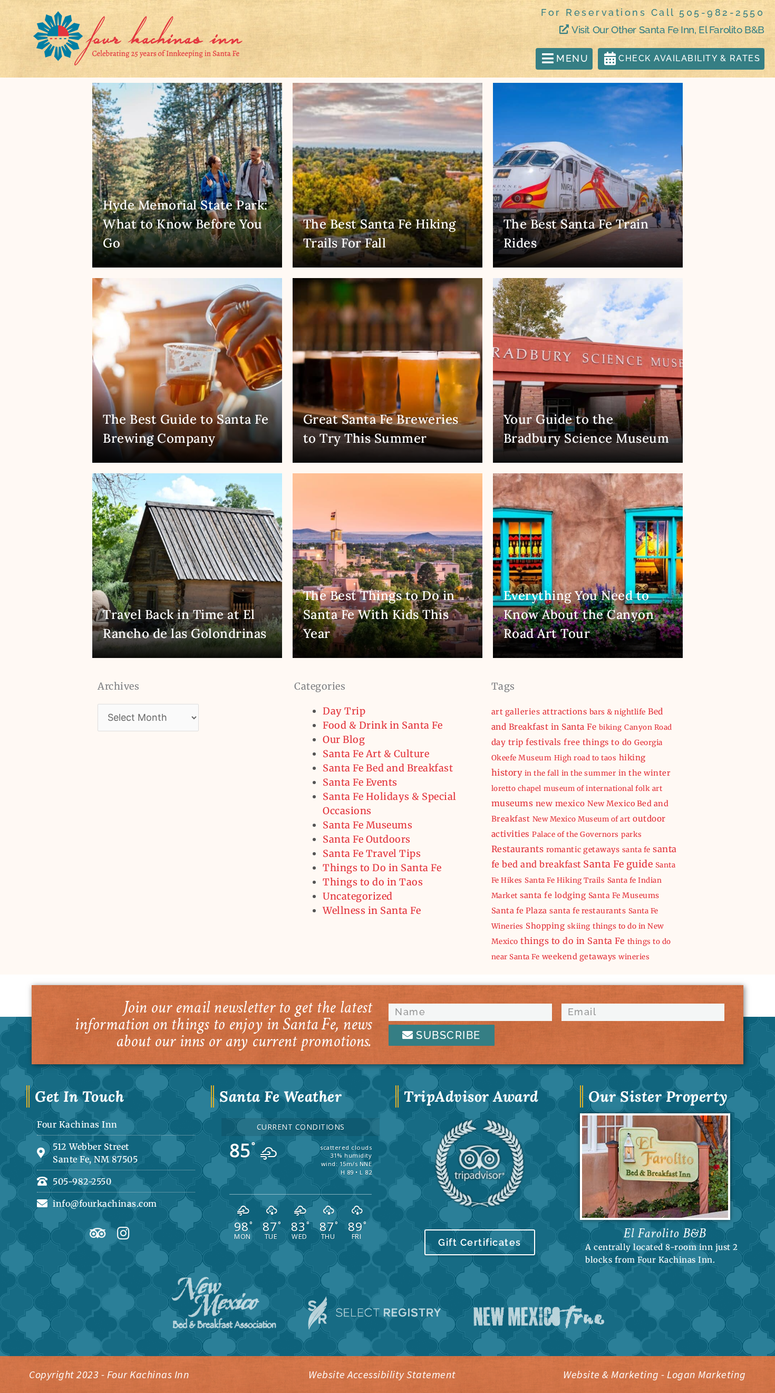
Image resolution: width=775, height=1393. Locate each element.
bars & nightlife (617, 712)
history (506, 772)
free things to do (598, 742)
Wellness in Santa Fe (372, 910)
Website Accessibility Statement (382, 1374)
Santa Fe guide (618, 864)
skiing (578, 926)
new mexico (560, 803)
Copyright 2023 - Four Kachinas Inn (109, 1374)
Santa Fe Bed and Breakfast (388, 768)
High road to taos (585, 757)
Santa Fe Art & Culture (376, 754)
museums (512, 803)
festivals (543, 742)
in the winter (644, 773)
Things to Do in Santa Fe (382, 868)
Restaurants (517, 849)
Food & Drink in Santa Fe (382, 725)
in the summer (588, 773)
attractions (564, 712)
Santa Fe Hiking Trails (565, 880)
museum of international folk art (603, 788)
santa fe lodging (553, 895)
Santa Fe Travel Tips (372, 853)
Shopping (545, 926)
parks (631, 834)
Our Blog (344, 739)
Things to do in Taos (373, 882)
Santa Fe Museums (367, 825)
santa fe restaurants (587, 910)
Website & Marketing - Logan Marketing (654, 1374)
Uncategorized (358, 896)
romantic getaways (583, 849)
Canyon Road (648, 727)
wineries (634, 956)
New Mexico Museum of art (581, 819)
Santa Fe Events (360, 782)
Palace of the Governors (575, 834)
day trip (507, 742)
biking (610, 727)
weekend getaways (579, 956)
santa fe (636, 849)
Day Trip (344, 711)
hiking (632, 757)
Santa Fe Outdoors (367, 839)
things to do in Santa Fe (572, 941)
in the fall (542, 773)
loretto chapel (516, 788)
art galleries (515, 712)
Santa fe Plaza (519, 910)
